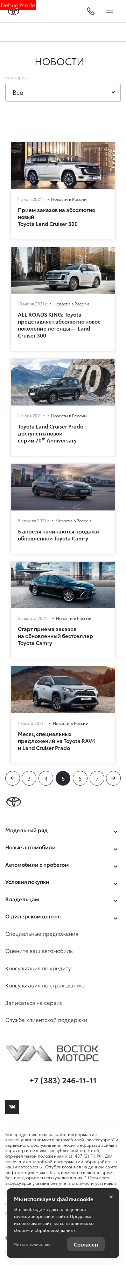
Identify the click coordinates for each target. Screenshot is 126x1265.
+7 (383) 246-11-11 (63, 1079)
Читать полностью (32, 1244)
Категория (16, 77)
